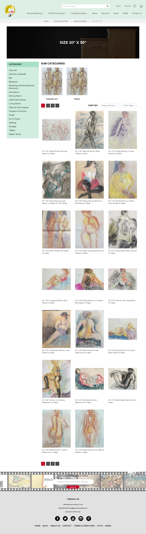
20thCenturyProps (56, 13)
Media (125, 13)
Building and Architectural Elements (21, 87)
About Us (105, 13)
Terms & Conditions (84, 526)
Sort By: (93, 105)
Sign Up (127, 6)
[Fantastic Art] (52, 81)
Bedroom (13, 82)
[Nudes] (77, 81)
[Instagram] (80, 518)
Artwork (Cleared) (80, 21)
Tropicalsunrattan (79, 13)
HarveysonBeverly (35, 13)
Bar (10, 78)
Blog (45, 526)
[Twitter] (65, 518)
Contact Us (137, 13)
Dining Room (15, 96)
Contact (67, 526)
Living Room (15, 103)
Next (57, 105)
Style (100, 526)
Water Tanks (15, 134)
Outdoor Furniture (17, 111)
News (94, 13)
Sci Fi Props (14, 119)
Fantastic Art (52, 99)
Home (46, 21)
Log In (118, 6)
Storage (12, 126)
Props (11, 115)
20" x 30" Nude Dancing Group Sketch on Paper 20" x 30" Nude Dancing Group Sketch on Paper (54, 203)
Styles (116, 13)
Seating (12, 122)
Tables (12, 130)
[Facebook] (57, 518)
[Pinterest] (88, 518)
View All (13, 70)
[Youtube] (73, 518)
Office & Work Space (19, 107)
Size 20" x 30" (97, 21)
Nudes (77, 99)
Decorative (14, 92)
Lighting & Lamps (17, 100)
